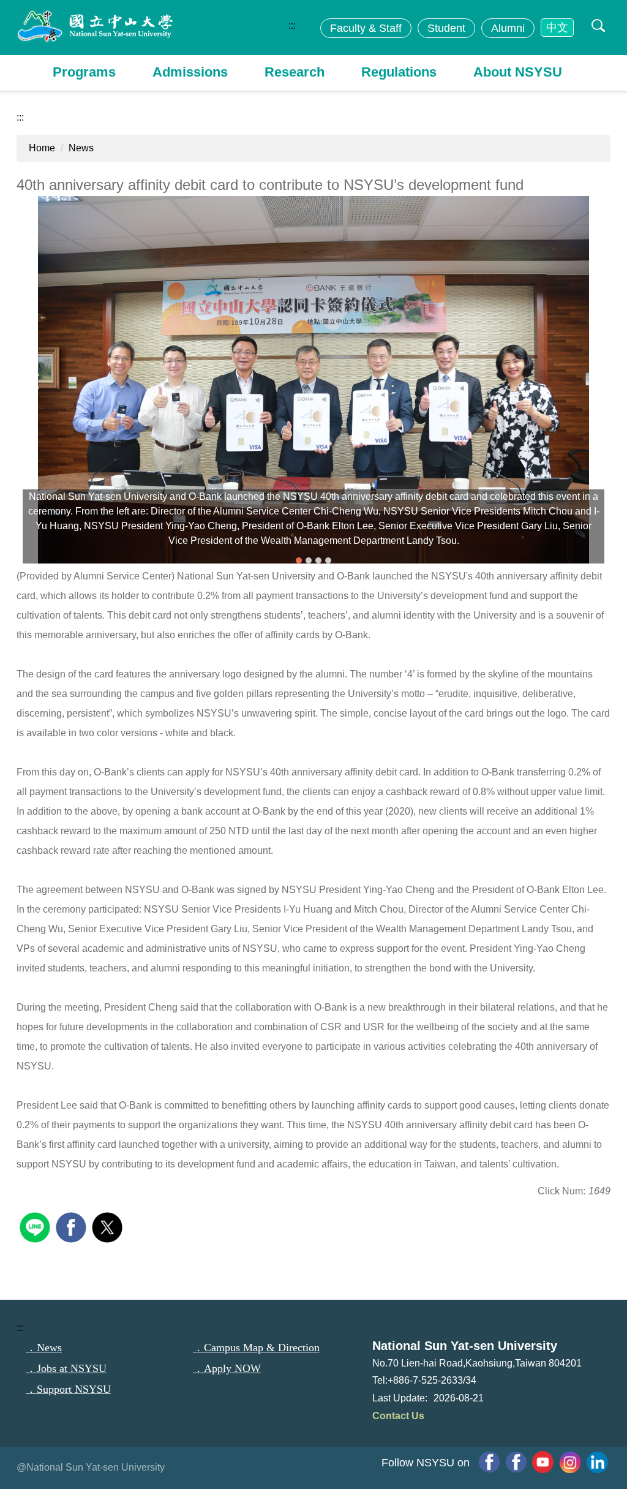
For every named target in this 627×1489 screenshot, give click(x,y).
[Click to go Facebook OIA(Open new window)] (489, 1462)
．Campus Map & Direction (256, 1347)
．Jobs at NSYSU (66, 1368)
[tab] (299, 560)
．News (44, 1347)
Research (295, 72)
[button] (595, 27)
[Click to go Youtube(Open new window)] (543, 1462)
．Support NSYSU (68, 1389)
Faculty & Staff (366, 28)
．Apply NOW (227, 1368)
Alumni (508, 28)
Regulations (399, 72)
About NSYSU (517, 72)
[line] (36, 1226)
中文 (557, 27)
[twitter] (109, 1226)
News (81, 148)
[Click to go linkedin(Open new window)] (597, 1462)
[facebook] (72, 1226)
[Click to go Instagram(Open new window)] (570, 1462)
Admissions (190, 72)
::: (292, 25)
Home (42, 148)
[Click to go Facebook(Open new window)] (516, 1462)
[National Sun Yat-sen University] (96, 26)
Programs (84, 72)
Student (446, 28)
